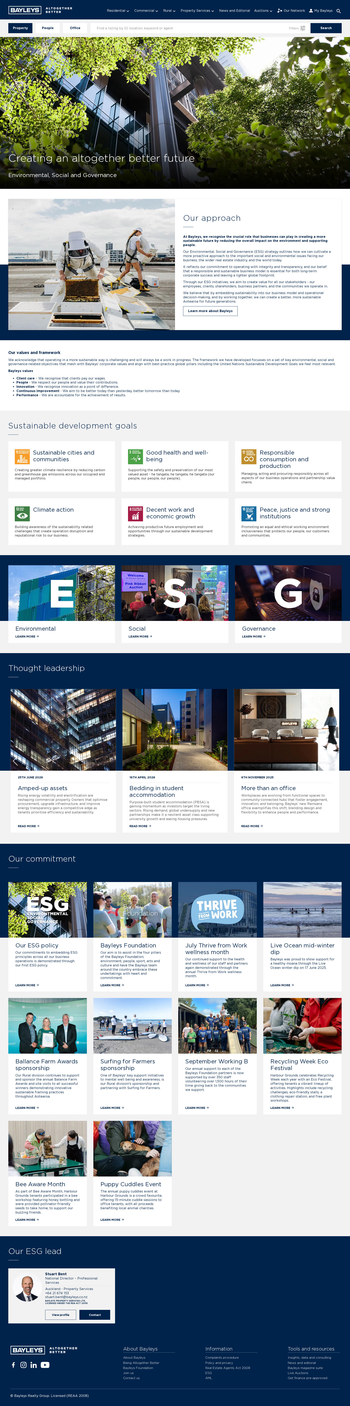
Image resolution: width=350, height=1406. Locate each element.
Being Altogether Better (141, 1363)
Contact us (131, 1378)
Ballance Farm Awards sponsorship (46, 1064)
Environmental (35, 628)
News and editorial (302, 1363)
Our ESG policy (37, 945)
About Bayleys (134, 1357)
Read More (27, 826)
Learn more (25, 636)
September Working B (216, 1061)
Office (75, 28)
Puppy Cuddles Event (130, 1184)
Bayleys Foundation (128, 945)
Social (137, 628)
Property (20, 28)
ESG (208, 1373)
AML (208, 1378)
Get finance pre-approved (307, 1378)
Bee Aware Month (40, 1184)
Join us (128, 1373)
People (48, 28)
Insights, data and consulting (309, 1357)
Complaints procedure (222, 1357)
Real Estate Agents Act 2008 (227, 1368)
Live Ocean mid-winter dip (302, 948)
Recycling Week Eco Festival (299, 1064)
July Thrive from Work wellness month (216, 948)
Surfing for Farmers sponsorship (127, 1064)
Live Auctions (298, 1373)
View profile (60, 1315)
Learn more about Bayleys (210, 311)
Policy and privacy (219, 1363)
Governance (258, 628)
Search (326, 28)
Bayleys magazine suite (305, 1368)
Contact (95, 1315)
